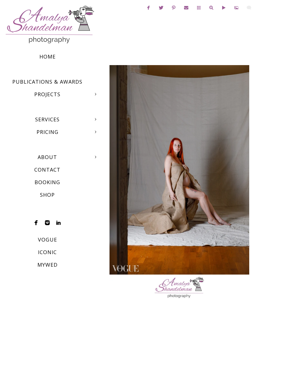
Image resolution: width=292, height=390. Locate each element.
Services (47, 119)
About (47, 157)
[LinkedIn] (58, 223)
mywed (47, 264)
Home (47, 56)
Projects (47, 94)
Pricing (47, 131)
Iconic (47, 252)
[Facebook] (36, 223)
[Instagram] (47, 223)
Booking (47, 182)
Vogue (47, 239)
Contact (47, 169)
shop (47, 194)
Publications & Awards (47, 81)
